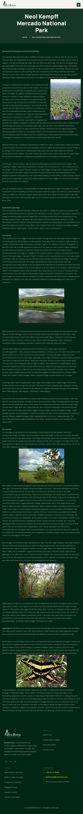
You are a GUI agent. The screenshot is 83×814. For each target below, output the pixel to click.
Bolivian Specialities (12, 797)
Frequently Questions (13, 782)
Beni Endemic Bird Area (14, 772)
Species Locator (11, 792)
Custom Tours (48, 750)
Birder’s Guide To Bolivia (14, 777)
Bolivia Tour (47, 735)
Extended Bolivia (49, 745)
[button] (78, 5)
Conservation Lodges (51, 740)
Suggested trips (11, 787)
